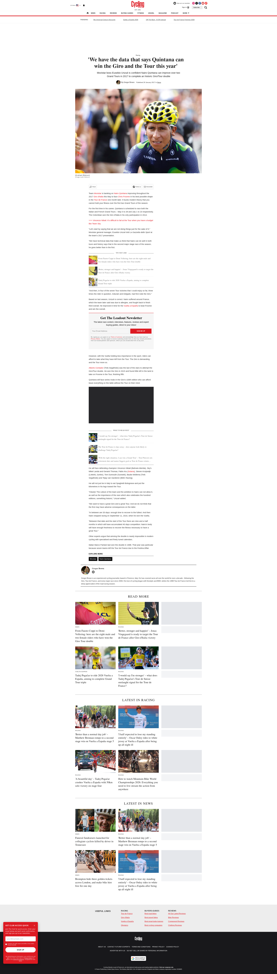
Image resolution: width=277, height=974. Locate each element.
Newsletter (149, 187)
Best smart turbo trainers (154, 921)
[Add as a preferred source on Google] (138, 958)
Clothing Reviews (175, 925)
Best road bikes (150, 914)
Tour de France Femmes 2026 (184, 20)
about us (102, 947)
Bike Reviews (173, 917)
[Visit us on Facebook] (199, 3)
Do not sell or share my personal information (147, 951)
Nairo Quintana (120, 193)
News (93, 13)
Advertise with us (117, 951)
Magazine (163, 13)
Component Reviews (176, 921)
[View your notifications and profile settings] (84, 5)
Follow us (138, 187)
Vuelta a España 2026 (130, 20)
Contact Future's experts (118, 947)
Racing (103, 13)
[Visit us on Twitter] (196, 3)
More (185, 13)
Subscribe (196, 7)
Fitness (140, 13)
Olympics (124, 925)
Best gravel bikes (151, 917)
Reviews (113, 13)
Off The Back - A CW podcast (156, 20)
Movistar (97, 193)
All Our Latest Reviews (177, 914)
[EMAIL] (94, 572)
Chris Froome (124, 197)
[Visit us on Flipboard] (206, 3)
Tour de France (100, 200)
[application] (121, 405)
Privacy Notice (95, 339)
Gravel (151, 13)
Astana (131, 471)
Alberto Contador (96, 368)
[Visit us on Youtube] (203, 3)
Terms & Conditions (18, 959)
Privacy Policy (28, 958)
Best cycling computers (153, 925)
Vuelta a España (131, 306)
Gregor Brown (129, 82)
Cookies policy (172, 947)
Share (94, 187)
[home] (88, 13)
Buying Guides (127, 13)
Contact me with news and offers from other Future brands (21, 944)
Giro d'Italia (98, 197)
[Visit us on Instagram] (193, 3)
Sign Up (20, 950)
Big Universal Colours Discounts (104, 20)
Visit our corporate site (166, 967)
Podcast (174, 13)
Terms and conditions (141, 947)
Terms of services (117, 337)
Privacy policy (158, 947)
